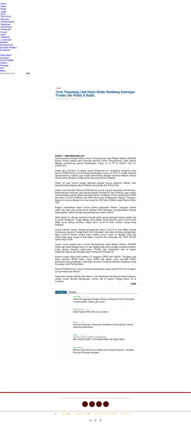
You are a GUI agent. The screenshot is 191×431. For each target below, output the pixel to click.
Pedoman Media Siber (104, 413)
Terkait (72, 292)
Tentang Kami (81, 413)
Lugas (58, 88)
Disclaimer (125, 413)
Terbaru (61, 292)
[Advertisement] (95, 121)
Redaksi (64, 413)
